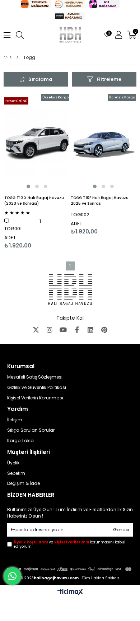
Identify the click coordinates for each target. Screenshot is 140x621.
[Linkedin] (90, 330)
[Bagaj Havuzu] (17, 57)
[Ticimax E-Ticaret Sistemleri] (70, 592)
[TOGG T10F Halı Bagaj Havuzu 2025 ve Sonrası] (103, 142)
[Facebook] (77, 330)
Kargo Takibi (20, 441)
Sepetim (16, 473)
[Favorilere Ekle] (37, 171)
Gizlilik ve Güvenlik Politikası (36, 387)
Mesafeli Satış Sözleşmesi (34, 377)
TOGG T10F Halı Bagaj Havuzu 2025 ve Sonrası (100, 200)
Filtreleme (109, 79)
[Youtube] (63, 330)
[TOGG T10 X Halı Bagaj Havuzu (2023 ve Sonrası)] (36, 142)
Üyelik (13, 463)
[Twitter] (36, 330)
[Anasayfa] (10, 57)
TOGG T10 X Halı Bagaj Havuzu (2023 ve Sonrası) (34, 200)
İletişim (14, 420)
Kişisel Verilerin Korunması (35, 398)
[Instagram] (49, 330)
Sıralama (40, 79)
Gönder (121, 530)
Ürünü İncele (50, 171)
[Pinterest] (104, 330)
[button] (28, 186)
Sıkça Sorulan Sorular (31, 430)
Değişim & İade (23, 483)
